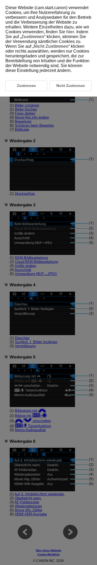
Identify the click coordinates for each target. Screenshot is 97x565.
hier (70, 32)
